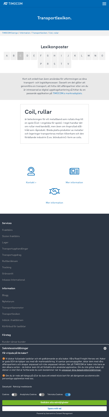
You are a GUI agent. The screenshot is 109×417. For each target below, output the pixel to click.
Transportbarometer (13, 308)
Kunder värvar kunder (14, 342)
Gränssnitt (7, 274)
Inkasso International (13, 280)
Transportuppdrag (11, 255)
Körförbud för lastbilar (14, 326)
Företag (6, 335)
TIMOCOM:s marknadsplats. (67, 93)
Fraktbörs (7, 230)
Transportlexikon (11, 314)
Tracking (6, 267)
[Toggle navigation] (104, 3)
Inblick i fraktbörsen (12, 320)
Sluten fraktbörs (11, 236)
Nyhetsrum (8, 301)
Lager (5, 242)
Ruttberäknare (10, 261)
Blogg (5, 295)
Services (6, 223)
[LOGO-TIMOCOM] (12, 4)
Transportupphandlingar (15, 249)
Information (8, 288)
